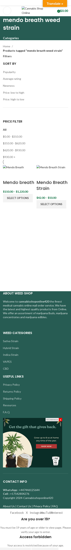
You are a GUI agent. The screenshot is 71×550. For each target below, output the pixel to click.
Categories (11, 38)
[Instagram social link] (35, 2)
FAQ (55, 506)
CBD (6, 368)
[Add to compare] (8, 175)
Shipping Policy (12, 398)
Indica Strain (10, 354)
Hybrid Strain (11, 348)
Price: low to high (13, 92)
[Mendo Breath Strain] (50, 167)
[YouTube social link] (40, 2)
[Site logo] (35, 10)
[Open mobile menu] (7, 11)
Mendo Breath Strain (52, 185)
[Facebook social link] (26, 2)
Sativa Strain (10, 341)
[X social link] (31, 2)
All (5, 129)
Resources (9, 405)
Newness (9, 85)
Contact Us (24, 506)
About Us (9, 506)
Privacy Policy (11, 384)
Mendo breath (18, 182)
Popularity (9, 72)
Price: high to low (13, 99)
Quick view (18, 175)
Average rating (12, 78)
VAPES (7, 361)
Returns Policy (12, 391)
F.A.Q (6, 412)
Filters (7, 56)
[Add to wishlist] (29, 175)
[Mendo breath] (13, 167)
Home (6, 46)
